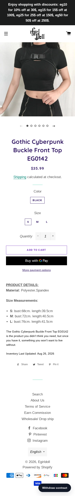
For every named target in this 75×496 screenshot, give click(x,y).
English (35, 452)
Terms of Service (37, 406)
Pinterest (39, 434)
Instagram (40, 441)
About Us (37, 400)
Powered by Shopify (37, 467)
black (37, 200)
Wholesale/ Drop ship (38, 419)
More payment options (36, 270)
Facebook (39, 428)
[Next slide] (54, 125)
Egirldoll (44, 462)
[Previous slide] (21, 125)
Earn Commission (37, 413)
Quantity (26, 236)
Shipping (19, 177)
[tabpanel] (37, 78)
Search (37, 394)
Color (38, 191)
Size (37, 213)
